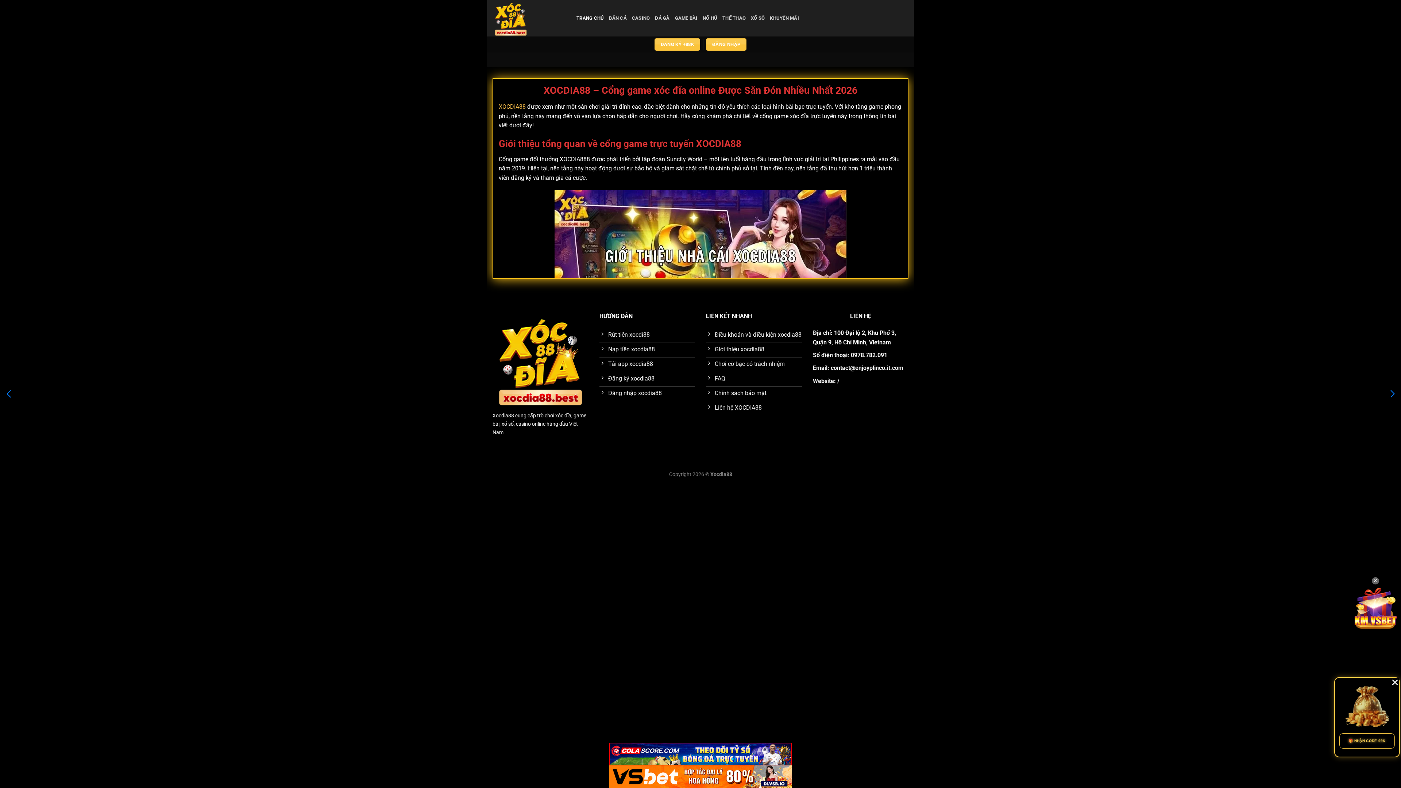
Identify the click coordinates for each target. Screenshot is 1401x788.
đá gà (662, 18)
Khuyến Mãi (784, 18)
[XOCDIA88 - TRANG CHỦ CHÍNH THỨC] (529, 18)
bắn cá (618, 18)
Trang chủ (590, 18)
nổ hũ (710, 18)
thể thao (734, 18)
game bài (686, 18)
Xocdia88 (503, 416)
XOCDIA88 (512, 106)
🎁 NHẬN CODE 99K (1367, 741)
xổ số (758, 18)
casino (641, 18)
